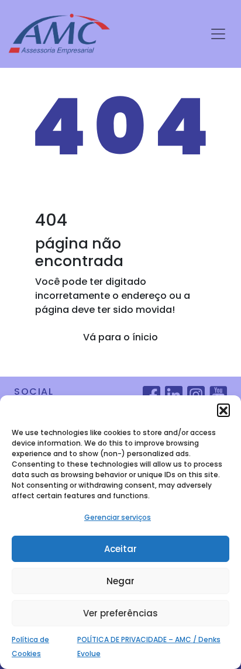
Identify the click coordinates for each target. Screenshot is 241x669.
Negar (120, 581)
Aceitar (120, 549)
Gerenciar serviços (117, 517)
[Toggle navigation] (218, 34)
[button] (223, 410)
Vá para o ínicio (120, 337)
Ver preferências (120, 613)
